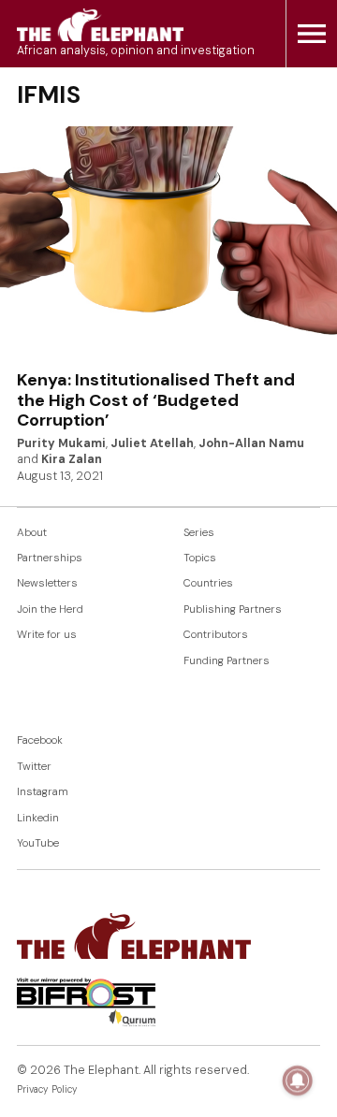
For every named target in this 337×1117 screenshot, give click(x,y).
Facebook (40, 740)
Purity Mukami (61, 443)
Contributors (215, 635)
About (32, 533)
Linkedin (38, 818)
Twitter (34, 767)
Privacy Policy (47, 1089)
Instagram (42, 792)
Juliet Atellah (152, 443)
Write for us (47, 635)
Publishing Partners (232, 609)
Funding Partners (226, 661)
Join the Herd (50, 609)
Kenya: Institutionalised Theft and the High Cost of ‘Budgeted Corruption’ (156, 400)
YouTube (38, 843)
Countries (208, 583)
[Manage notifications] (298, 1080)
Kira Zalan (71, 459)
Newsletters (47, 583)
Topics (199, 558)
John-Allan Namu (251, 443)
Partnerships (49, 558)
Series (198, 533)
